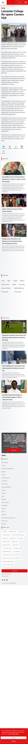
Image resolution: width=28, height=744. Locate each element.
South (13, 538)
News (3, 496)
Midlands (13, 531)
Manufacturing (19, 548)
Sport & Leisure (5, 502)
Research (4, 499)
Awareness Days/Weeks (7, 468)
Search (3, 511)
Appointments (5, 462)
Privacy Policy (5, 576)
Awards (3, 465)
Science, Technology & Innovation (12, 558)
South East (6, 544)
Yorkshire (6, 535)
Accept (13, 738)
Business (4, 471)
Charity (3, 474)
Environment (4, 480)
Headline (6, 541)
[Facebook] (2, 580)
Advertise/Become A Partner (8, 517)
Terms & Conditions (6, 573)
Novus (14, 583)
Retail (5, 538)
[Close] (26, 730)
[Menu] (25, 2)
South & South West (18, 535)
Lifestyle (4, 493)
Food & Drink (5, 484)
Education (17, 551)
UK (4, 531)
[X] (7, 580)
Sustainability (7, 551)
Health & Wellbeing (6, 487)
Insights (3, 490)
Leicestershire (7, 554)
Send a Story (5, 520)
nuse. (3, 8)
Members (4, 523)
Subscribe (4, 514)
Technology (4, 505)
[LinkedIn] (4, 580)
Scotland (22, 531)
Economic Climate (6, 477)
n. (3, 2)
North (21, 538)
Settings (14, 741)
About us (4, 508)
